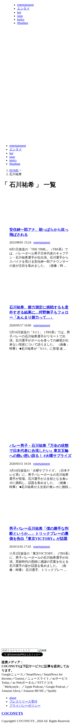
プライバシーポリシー (24, 705)
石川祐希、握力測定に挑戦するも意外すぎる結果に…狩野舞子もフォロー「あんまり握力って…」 (39, 312)
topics (20, 19)
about (12, 697)
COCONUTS (12, 713)
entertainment (25, 4)
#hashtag (22, 23)
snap (20, 16)
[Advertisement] (36, 103)
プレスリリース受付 (23, 701)
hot (19, 12)
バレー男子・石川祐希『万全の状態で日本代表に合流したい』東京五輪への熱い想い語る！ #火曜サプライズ (40, 450)
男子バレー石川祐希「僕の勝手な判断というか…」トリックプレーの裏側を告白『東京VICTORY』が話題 (39, 533)
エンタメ (23, 8)
